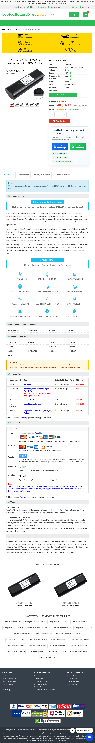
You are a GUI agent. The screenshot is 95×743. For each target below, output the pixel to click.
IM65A (10, 355)
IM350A (51, 351)
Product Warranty (10, 681)
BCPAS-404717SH (14, 330)
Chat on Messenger (61, 146)
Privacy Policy (8, 684)
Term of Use (8, 687)
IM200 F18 (52, 347)
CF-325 (30, 347)
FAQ (75, 7)
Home (4, 29)
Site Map (7, 690)
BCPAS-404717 (34, 330)
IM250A (10, 351)
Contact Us (85, 7)
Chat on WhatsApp (80, 146)
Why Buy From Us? (10, 678)
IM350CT (72, 351)
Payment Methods (73, 681)
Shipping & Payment (41, 175)
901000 (72, 342)
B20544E (52, 330)
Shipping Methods (73, 676)
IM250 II (72, 347)
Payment (42, 7)
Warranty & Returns (62, 175)
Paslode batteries (14, 29)
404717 (72, 330)
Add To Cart (61, 121)
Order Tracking (54, 7)
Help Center (39, 678)
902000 (10, 347)
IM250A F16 (32, 351)
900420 (51, 342)
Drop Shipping (72, 684)
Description (9, 175)
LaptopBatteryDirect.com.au (24, 14)
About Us (7, 676)
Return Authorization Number (45, 690)
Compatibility (23, 175)
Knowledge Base (41, 681)
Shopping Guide (19, 7)
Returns (67, 7)
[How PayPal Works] (21, 713)
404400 (31, 342)
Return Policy (40, 687)
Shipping (33, 7)
